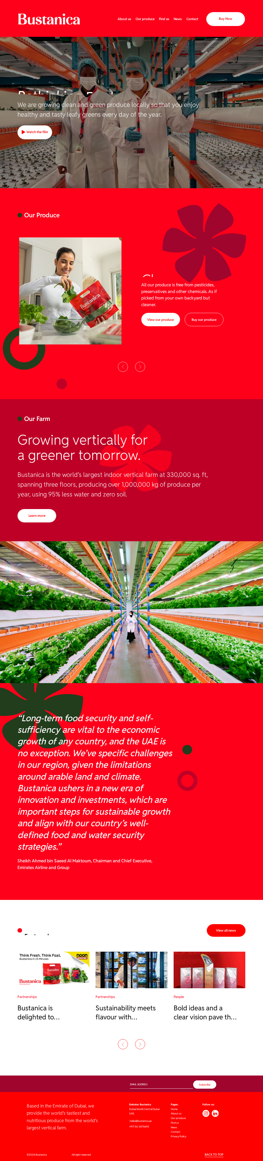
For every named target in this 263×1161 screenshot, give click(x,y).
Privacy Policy (178, 1136)
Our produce (145, 19)
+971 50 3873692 (139, 1126)
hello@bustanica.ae (140, 1121)
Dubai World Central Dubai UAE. (144, 1109)
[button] (123, 367)
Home (174, 1109)
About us (124, 19)
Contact (192, 19)
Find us (164, 19)
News (178, 19)
